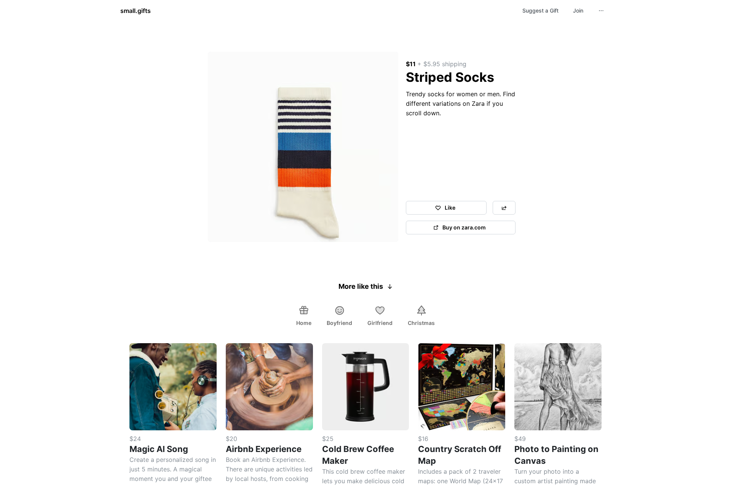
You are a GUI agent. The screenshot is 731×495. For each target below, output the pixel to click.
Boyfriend (339, 323)
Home (303, 323)
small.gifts (135, 10)
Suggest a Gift (540, 10)
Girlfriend (380, 323)
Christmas (421, 323)
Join (578, 10)
